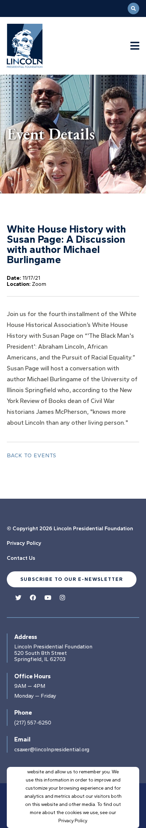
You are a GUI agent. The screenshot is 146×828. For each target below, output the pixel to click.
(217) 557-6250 (32, 723)
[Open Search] (133, 8)
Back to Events (31, 455)
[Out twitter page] (18, 598)
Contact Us (21, 558)
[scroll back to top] (129, 802)
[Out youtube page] (47, 598)
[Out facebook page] (33, 598)
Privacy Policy (24, 543)
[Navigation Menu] (134, 46)
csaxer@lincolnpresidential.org (51, 750)
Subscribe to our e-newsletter (71, 579)
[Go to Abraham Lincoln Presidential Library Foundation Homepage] (36, 46)
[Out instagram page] (62, 598)
